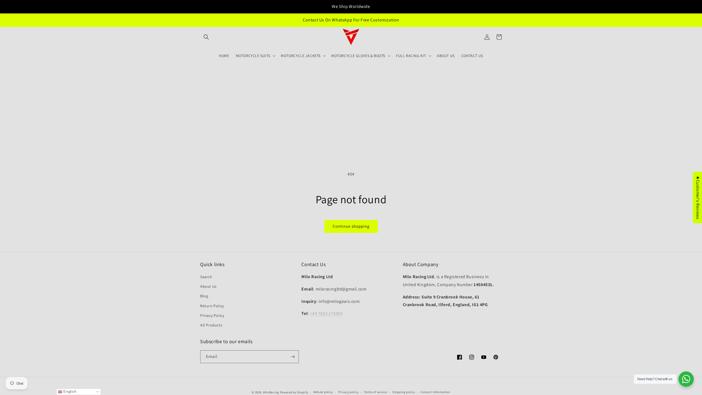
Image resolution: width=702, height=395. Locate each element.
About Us (208, 286)
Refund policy (323, 392)
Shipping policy (403, 392)
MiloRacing (271, 392)
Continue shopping (351, 226)
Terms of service (375, 392)
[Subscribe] (293, 356)
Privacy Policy (212, 315)
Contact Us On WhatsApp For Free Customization (351, 20)
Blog (204, 296)
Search (206, 276)
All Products (211, 325)
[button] (206, 37)
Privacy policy (348, 392)
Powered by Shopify (294, 392)
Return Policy (212, 305)
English (69, 392)
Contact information (435, 392)
